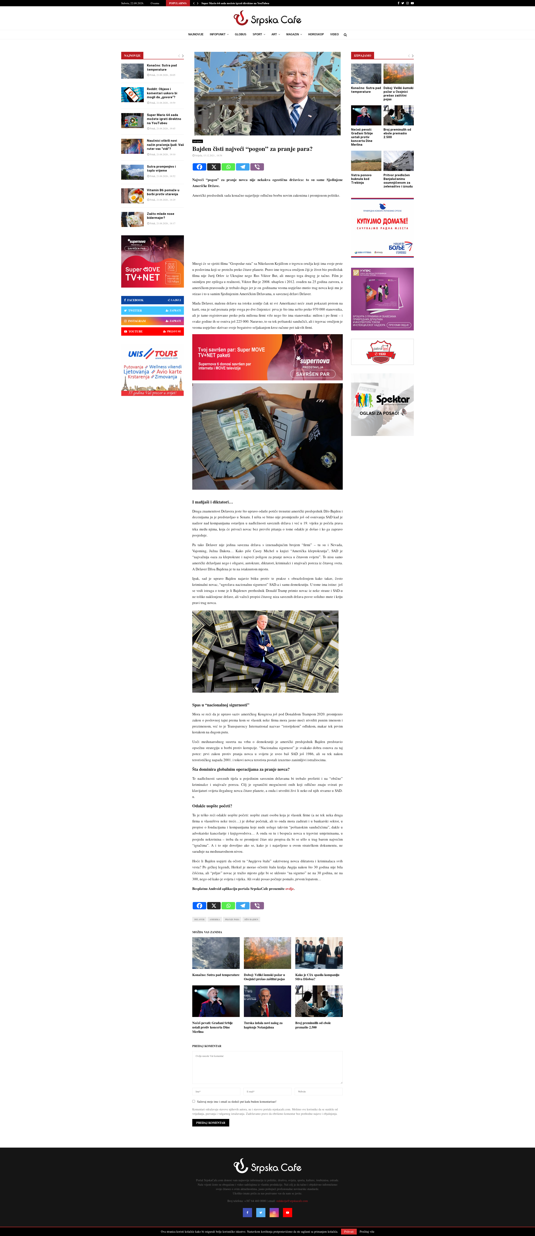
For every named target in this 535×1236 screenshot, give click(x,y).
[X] (214, 167)
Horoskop (316, 34)
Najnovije (196, 34)
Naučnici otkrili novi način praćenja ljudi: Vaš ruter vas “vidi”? (165, 145)
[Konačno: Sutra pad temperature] (132, 71)
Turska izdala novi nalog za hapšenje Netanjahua (263, 1025)
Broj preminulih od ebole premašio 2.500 (313, 1025)
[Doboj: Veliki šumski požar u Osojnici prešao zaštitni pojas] (398, 74)
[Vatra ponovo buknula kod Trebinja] (366, 161)
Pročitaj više (367, 1231)
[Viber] (257, 167)
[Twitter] (260, 1212)
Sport (257, 34)
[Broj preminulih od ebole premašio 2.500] (398, 115)
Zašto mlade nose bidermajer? (160, 216)
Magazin (292, 34)
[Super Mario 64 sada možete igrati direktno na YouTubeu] (132, 120)
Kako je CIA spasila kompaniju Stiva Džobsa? (317, 976)
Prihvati (349, 1231)
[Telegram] (243, 167)
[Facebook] (199, 167)
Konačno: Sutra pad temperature (215, 974)
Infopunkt (217, 34)
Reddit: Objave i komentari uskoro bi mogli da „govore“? (162, 93)
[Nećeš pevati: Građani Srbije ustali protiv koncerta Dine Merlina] (366, 115)
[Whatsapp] (228, 167)
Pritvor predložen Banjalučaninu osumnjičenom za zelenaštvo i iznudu (398, 180)
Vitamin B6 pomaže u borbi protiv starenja (163, 192)
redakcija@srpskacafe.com (292, 1201)
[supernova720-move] (267, 379)
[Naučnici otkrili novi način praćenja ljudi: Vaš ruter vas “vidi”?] (132, 146)
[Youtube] (287, 1212)
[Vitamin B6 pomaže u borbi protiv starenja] (132, 195)
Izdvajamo (197, 141)
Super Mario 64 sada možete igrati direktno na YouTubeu (235, 3)
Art (274, 34)
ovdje (289, 888)
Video (334, 34)
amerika (215, 919)
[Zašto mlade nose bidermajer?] (132, 219)
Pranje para (232, 919)
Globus (240, 34)
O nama (155, 3)
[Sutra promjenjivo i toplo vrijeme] (132, 172)
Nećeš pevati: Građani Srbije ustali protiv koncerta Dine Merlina (212, 1027)
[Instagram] (274, 1212)
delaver (199, 919)
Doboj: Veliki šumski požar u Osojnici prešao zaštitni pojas (264, 976)
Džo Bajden (251, 919)
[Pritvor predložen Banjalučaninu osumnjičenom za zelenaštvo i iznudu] (398, 161)
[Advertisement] (267, 231)
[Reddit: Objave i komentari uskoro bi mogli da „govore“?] (132, 94)
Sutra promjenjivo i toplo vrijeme (161, 169)
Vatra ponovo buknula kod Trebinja (361, 179)
